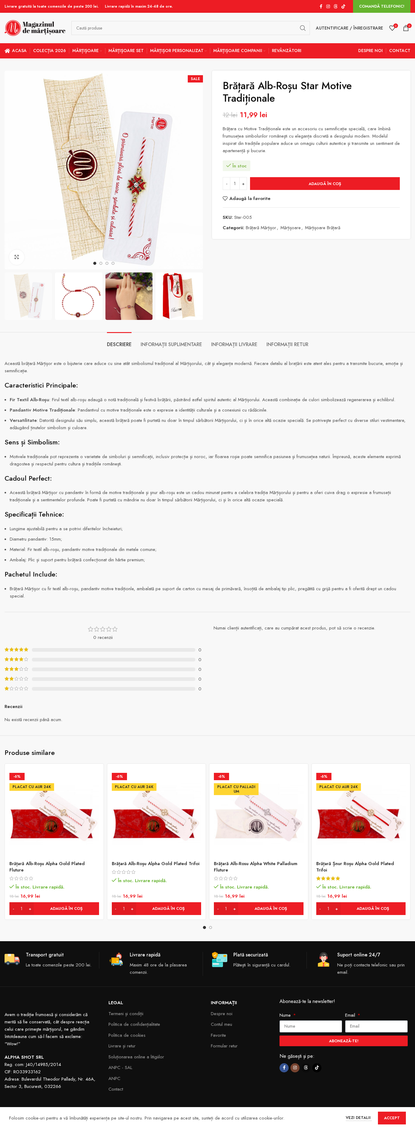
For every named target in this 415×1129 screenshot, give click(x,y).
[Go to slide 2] (210, 927)
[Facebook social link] (320, 6)
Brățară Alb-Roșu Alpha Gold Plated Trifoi (156, 863)
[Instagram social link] (328, 6)
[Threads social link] (336, 6)
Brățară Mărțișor (261, 227)
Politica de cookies (127, 1035)
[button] (54, 908)
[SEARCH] (303, 28)
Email (351, 1015)
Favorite (218, 1035)
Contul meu (221, 1024)
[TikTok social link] (343, 6)
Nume (286, 1015)
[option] (94, 263)
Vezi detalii (359, 1117)
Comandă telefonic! (381, 6)
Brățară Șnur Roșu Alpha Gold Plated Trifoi (355, 866)
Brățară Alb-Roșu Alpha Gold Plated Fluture (47, 866)
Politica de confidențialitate (134, 1024)
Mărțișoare (290, 227)
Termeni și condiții (125, 1013)
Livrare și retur (121, 1046)
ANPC (114, 1078)
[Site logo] (35, 27)
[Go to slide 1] (204, 927)
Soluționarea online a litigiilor (136, 1057)
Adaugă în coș (325, 184)
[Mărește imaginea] (16, 257)
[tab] (119, 341)
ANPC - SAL (120, 1067)
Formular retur (224, 1046)
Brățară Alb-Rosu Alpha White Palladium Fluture (255, 866)
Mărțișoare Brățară (322, 227)
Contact (115, 1089)
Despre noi (221, 1013)
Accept (392, 1118)
